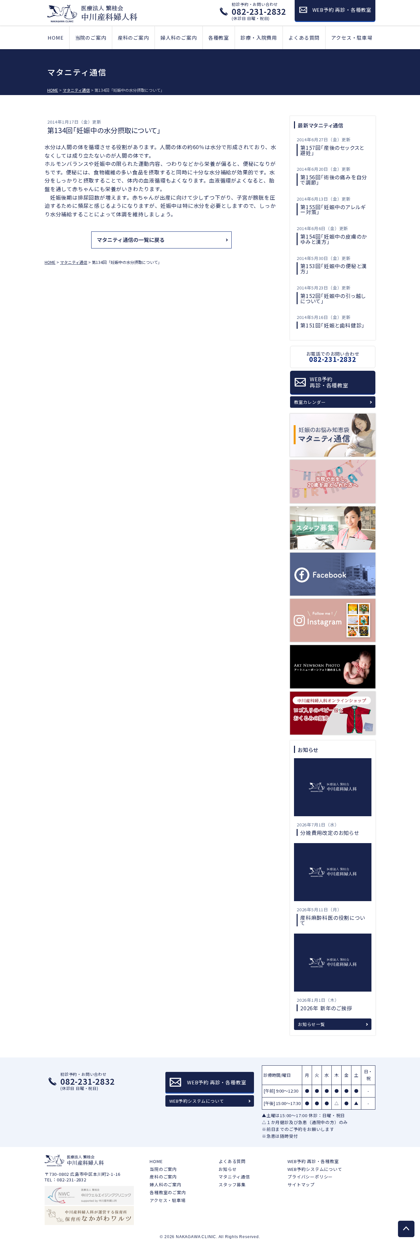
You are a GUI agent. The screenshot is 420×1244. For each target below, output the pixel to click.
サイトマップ (301, 1184)
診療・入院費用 (259, 37)
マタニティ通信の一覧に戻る (131, 240)
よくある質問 (304, 37)
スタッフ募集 (232, 1184)
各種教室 (218, 37)
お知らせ (228, 1169)
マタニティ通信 (234, 1177)
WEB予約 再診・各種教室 (313, 1161)
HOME (55, 37)
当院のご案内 (90, 37)
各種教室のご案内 (168, 1192)
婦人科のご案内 (178, 37)
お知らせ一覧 (311, 1024)
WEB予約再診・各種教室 (329, 382)
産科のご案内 (133, 37)
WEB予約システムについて (196, 1101)
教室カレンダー (310, 402)
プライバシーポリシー (310, 1177)
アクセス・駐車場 (351, 37)
